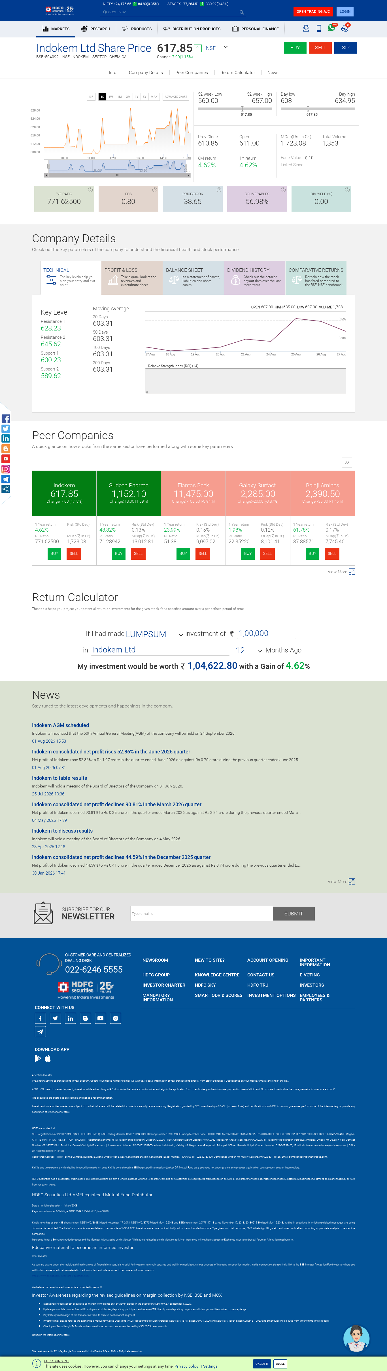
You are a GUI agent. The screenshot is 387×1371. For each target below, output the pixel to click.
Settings (210, 1366)
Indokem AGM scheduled (60, 725)
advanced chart (176, 96)
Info (112, 72)
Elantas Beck (193, 485)
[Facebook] (40, 1018)
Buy (295, 47)
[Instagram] (115, 1018)
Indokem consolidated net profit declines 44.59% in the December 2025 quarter (121, 857)
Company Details (146, 72)
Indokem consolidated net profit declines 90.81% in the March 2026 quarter (116, 804)
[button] (217, 48)
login (345, 11)
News (272, 72)
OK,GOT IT (262, 1363)
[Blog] (85, 1018)
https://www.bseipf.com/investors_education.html (60, 1276)
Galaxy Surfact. (258, 485)
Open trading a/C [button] (313, 11)
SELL (74, 553)
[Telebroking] (306, 28)
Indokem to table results (59, 778)
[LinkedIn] (70, 1018)
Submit (293, 914)
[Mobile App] (318, 28)
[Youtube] (100, 1018)
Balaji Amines (322, 485)
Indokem (64, 485)
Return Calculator (237, 72)
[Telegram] (40, 1031)
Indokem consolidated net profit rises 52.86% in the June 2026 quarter (111, 752)
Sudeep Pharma (129, 485)
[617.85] (242, 108)
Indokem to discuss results (62, 831)
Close (280, 1363)
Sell (320, 47)
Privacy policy (187, 1366)
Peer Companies (191, 72)
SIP (346, 47)
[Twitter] (55, 1018)
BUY (54, 553)
